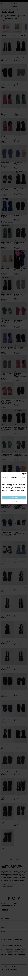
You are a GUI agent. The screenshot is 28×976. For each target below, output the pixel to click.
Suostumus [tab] (5, 477)
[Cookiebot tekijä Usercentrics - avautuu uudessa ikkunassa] (21, 474)
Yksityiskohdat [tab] (14, 477)
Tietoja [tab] (23, 477)
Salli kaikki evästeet (14, 497)
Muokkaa (13, 501)
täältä (7, 490)
